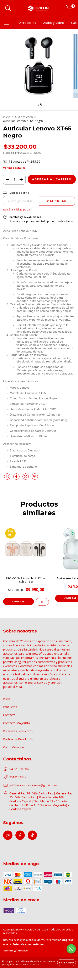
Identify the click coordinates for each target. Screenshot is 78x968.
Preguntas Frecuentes (18, 731)
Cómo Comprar (13, 747)
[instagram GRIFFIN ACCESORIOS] (7, 835)
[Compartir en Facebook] (16, 478)
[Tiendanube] (16, 951)
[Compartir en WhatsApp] (7, 476)
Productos (10, 707)
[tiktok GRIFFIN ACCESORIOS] (32, 835)
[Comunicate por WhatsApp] (71, 948)
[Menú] (6, 23)
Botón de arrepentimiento (29, 944)
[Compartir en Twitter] (26, 478)
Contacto (9, 715)
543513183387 (19, 769)
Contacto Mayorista (16, 723)
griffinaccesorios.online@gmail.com (33, 785)
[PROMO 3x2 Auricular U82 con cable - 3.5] (42, 602)
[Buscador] (8, 8)
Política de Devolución (18, 739)
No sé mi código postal (17, 209)
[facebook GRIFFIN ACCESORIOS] (20, 835)
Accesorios (27, 23)
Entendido (66, 962)
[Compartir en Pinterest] (35, 478)
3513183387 (17, 777)
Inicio (6, 117)
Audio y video (53, 23)
